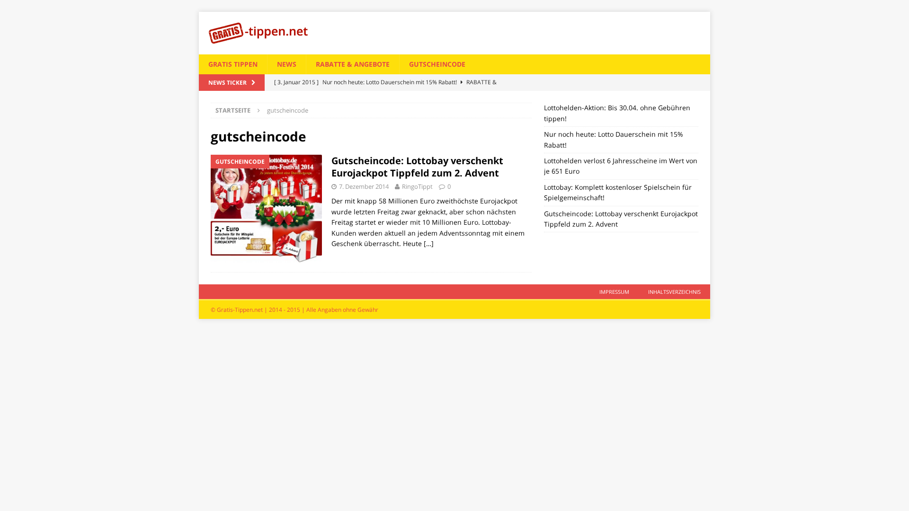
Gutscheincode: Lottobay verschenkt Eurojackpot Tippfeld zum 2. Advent (417, 166)
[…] (429, 243)
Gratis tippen (233, 64)
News (286, 64)
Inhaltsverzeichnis (674, 291)
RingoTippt (417, 186)
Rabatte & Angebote (353, 64)
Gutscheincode (437, 64)
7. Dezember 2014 (364, 186)
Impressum (614, 291)
